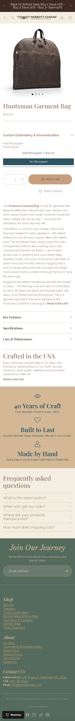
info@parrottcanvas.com (27, 684)
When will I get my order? (24, 506)
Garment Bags (12, 623)
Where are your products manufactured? (24, 517)
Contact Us (10, 661)
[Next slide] (71, 6)
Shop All (8, 604)
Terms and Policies (37, 706)
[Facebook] (27, 715)
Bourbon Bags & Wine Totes (20, 616)
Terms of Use (11, 658)
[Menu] (4, 17)
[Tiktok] (41, 715)
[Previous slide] (4, 6)
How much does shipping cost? (29, 527)
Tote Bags (9, 608)
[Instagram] (34, 715)
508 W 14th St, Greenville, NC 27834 (44, 677)
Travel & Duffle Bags (15, 612)
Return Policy (11, 650)
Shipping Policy (12, 654)
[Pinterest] (47, 715)
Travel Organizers (14, 627)
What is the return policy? (24, 498)
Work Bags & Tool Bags (18, 620)
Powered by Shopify (57, 699)
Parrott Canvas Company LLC (31, 699)
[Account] (62, 17)
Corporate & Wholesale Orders (22, 646)
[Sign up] (66, 571)
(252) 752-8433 (18, 681)
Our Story (9, 643)
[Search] (12, 17)
